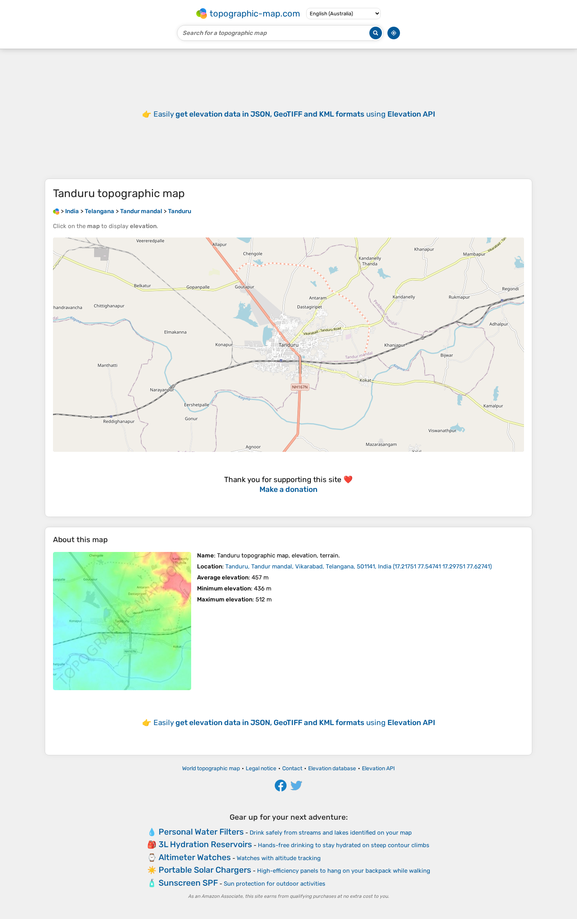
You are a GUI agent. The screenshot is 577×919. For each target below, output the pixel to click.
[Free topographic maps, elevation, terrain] (56, 211)
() (358, 566)
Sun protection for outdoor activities (274, 883)
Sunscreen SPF (188, 883)
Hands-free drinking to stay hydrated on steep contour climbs (343, 845)
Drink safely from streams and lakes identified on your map (331, 832)
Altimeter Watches (195, 857)
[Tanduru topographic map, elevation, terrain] (122, 621)
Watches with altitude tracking (279, 858)
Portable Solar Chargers (205, 870)
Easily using (294, 114)
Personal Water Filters (201, 832)
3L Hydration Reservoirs (205, 844)
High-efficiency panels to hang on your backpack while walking (343, 870)
